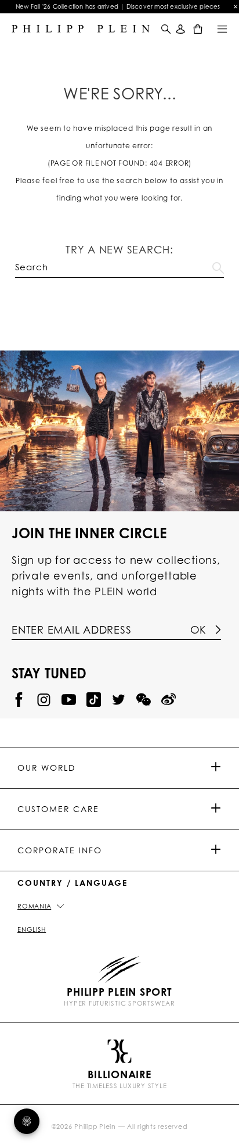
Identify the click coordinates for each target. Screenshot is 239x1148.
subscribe (119, 198)
